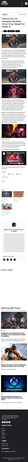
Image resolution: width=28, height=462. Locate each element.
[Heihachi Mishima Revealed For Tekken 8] (18, 194)
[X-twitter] (5, 422)
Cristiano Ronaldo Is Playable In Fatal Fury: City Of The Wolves (6, 211)
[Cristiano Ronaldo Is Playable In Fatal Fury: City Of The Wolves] (7, 207)
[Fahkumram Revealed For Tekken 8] (7, 194)
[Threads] (3, 422)
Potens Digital (17, 459)
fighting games (11, 31)
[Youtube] (7, 422)
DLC (5, 31)
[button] (26, 3)
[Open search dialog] (22, 3)
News (5, 14)
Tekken (17, 31)
